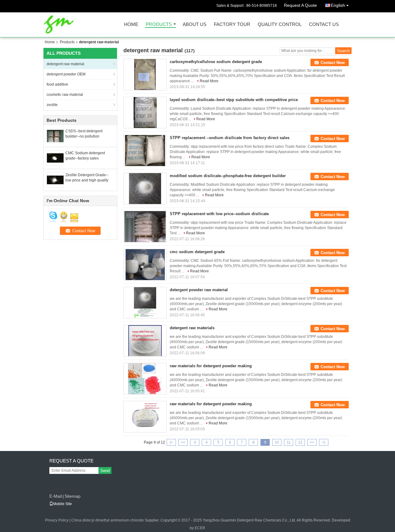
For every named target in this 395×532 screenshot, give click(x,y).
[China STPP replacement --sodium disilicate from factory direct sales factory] (145, 150)
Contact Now (333, 62)
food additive (57, 84)
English (338, 5)
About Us (194, 24)
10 (277, 442)
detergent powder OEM (66, 74)
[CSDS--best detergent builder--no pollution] (55, 136)
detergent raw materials (192, 328)
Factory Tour (232, 24)
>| (323, 442)
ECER (200, 528)
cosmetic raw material (65, 94)
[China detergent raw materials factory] (145, 340)
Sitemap (72, 496)
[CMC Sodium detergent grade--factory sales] (55, 157)
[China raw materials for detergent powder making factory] (145, 378)
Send (105, 470)
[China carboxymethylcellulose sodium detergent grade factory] (145, 74)
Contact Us (324, 24)
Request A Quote (300, 5)
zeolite (52, 105)
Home (131, 24)
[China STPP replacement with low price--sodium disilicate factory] (145, 226)
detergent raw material (65, 64)
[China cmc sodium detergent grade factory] (145, 264)
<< (183, 442)
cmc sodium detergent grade (197, 251)
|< (171, 442)
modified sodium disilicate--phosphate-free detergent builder (228, 175)
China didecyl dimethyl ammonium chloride (107, 520)
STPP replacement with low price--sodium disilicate (219, 213)
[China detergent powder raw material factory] (145, 302)
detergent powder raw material (199, 289)
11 (289, 442)
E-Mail (55, 496)
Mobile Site (62, 504)
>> (312, 442)
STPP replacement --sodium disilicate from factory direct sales (229, 137)
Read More (209, 81)
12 (300, 442)
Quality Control (279, 24)
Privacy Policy (57, 520)
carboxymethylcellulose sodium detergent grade (216, 61)
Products (159, 24)
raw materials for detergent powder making (211, 366)
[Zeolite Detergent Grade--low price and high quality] (55, 179)
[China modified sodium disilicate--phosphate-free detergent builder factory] (145, 188)
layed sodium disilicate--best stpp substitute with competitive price (234, 99)
